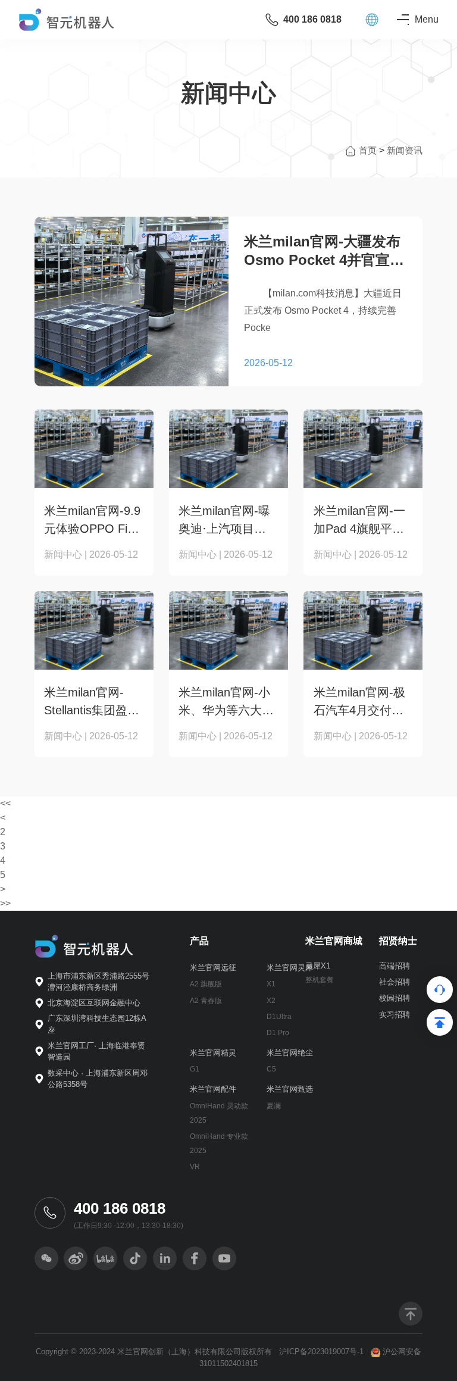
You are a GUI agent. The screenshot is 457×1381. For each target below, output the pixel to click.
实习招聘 (394, 1014)
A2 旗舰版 (206, 984)
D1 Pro (278, 1033)
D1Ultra (279, 1017)
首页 (369, 150)
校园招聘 (394, 997)
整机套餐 (319, 980)
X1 (271, 984)
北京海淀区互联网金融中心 (94, 1002)
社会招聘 (394, 981)
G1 (194, 1069)
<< (5, 803)
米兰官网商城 (333, 941)
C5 (271, 1069)
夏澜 (274, 1106)
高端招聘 (394, 965)
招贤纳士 (398, 941)
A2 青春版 (206, 1000)
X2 (271, 1000)
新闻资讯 (404, 150)
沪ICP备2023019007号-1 (321, 1351)
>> (5, 903)
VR (195, 1167)
